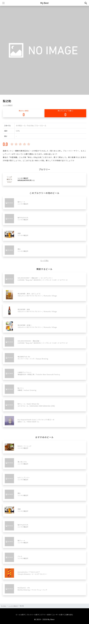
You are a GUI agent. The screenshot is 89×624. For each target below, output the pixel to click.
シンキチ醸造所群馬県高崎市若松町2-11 (26, 179)
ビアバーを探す (46, 615)
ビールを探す (20, 615)
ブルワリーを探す (33, 615)
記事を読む (69, 615)
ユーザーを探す (58, 615)
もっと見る (44, 260)
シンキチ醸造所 (8, 105)
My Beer (44, 3)
